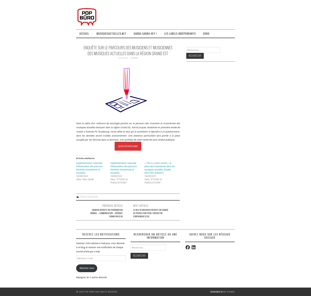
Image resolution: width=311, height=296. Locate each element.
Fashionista (216, 291)
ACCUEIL (84, 33)
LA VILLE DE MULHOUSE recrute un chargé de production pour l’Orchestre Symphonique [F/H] (150, 213)
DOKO (206, 33)
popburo (134, 58)
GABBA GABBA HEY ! (145, 33)
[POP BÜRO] (87, 16)
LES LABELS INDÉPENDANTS (180, 33)
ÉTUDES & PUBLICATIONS (89, 196)
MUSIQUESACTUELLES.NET (111, 33)
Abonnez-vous (87, 268)
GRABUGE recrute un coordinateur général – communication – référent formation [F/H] (106, 213)
